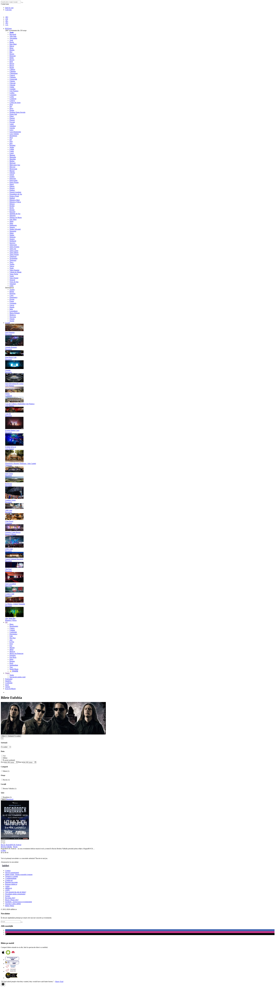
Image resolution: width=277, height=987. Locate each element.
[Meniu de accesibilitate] (3, 984)
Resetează (9, 799)
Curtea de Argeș (15, 102)
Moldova (13, 315)
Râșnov (12, 204)
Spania (12, 321)
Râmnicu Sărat (15, 200)
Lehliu (12, 149)
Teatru (12, 675)
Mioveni (12, 167)
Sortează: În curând (14, 736)
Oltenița (12, 173)
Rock (11, 663)
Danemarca (13, 297)
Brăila (12, 58)
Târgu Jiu (13, 249)
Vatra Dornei (14, 278)
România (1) (7, 797)
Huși (11, 138)
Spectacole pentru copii (17, 677)
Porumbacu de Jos (16, 194)
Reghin (12, 206)
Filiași (12, 116)
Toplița (12, 264)
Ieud (11, 141)
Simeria (12, 227)
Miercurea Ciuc (15, 165)
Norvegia (13, 317)
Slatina (12, 235)
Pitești (12, 184)
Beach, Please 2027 (12, 900)
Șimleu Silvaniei (15, 229)
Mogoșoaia (13, 169)
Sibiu (11, 223)
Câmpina (13, 71)
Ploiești (12, 188)
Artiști (7, 886)
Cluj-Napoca (14, 91)
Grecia (12, 305)
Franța (12, 301)
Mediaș (12, 161)
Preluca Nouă (14, 196)
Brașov (12, 60)
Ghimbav (13, 126)
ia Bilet (3, 850)
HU (6, 23)
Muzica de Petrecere (16, 653)
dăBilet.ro (8, 888)
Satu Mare (13, 219)
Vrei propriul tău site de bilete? (15, 892)
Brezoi (12, 64)
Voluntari (13, 284)
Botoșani (13, 56)
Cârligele (13, 77)
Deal (11, 104)
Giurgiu (12, 128)
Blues (11, 624)
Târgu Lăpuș (14, 251)
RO (6, 17)
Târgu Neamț (14, 254)
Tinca (11, 262)
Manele (12, 648)
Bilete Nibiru (9, 906)
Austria (12, 290)
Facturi (7, 896)
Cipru (11, 295)
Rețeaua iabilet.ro (11, 884)
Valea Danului (14, 270)
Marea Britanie (15, 313)
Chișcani (12, 83)
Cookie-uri (9, 880)
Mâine (5, 758)
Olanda (12, 319)
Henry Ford (59, 981)
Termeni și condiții (11, 876)
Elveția (12, 299)
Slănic (12, 233)
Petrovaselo (13, 180)
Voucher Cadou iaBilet (13, 904)
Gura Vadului (14, 134)
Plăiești (12, 186)
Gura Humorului (15, 132)
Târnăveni (13, 256)
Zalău (11, 286)
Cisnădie (12, 89)
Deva (11, 108)
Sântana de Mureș (16, 217)
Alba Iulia (13, 36)
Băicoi (12, 46)
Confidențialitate (10, 878)
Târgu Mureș (14, 252)
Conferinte (13, 632)
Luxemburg (14, 311)
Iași (11, 139)
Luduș (12, 151)
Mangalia (13, 157)
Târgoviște (13, 245)
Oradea (12, 177)
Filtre (4, 736)
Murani (12, 171)
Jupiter (12, 147)
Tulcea (12, 266)
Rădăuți (12, 198)
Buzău (12, 67)
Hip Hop (13, 638)
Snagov (12, 239)
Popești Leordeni (15, 192)
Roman (12, 210)
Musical (12, 651)
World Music (14, 669)
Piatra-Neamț (14, 182)
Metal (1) (6, 771)
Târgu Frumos (14, 247)
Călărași (12, 69)
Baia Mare (13, 44)
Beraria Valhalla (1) (9, 788)
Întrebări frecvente (11, 882)
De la (3, 762)
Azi (4, 756)
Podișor (12, 190)
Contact (7, 871)
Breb (11, 62)
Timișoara (13, 260)
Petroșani (13, 178)
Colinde (12, 630)
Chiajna (12, 81)
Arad (11, 40)
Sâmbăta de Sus (15, 214)
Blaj (11, 52)
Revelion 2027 (10, 898)
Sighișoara (13, 225)
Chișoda (12, 85)
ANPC (7, 890)
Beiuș (11, 48)
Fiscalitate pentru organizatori (15, 894)
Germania (13, 303)
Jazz (11, 640)
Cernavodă (13, 79)
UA (6, 25)
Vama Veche (14, 274)
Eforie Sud (13, 114)
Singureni (13, 231)
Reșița (12, 208)
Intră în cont (9, 8)
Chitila (12, 87)
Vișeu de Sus (14, 282)
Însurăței (12, 145)
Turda (12, 268)
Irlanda (12, 307)
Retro (11, 659)
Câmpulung (14, 73)
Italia (11, 309)
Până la (20, 762)
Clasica (12, 628)
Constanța (13, 95)
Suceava (12, 243)
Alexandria (13, 38)
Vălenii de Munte (15, 272)
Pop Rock (13, 657)
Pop (11, 646)
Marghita (13, 159)
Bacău (12, 42)
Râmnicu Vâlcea (15, 202)
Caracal (12, 75)
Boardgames (14, 626)
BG (6, 21)
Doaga (12, 110)
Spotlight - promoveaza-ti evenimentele (18, 902)
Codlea (12, 93)
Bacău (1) (6, 780)
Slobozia (12, 237)
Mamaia (12, 155)
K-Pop (12, 642)
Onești (12, 175)
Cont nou (8, 10)
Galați (12, 124)
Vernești (12, 280)
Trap (11, 667)
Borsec (12, 54)
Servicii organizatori (12, 872)
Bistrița (12, 50)
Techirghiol (13, 258)
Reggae (12, 661)
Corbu (12, 97)
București (13, 34)
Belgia (12, 291)
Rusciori (12, 212)
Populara (13, 655)
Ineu (11, 143)
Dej (11, 106)
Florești (12, 118)
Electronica (13, 634)
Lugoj (12, 153)
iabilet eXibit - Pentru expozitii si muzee (18, 874)
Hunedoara (13, 136)
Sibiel (11, 221)
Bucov (12, 65)
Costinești (13, 99)
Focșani (12, 122)
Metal (11, 649)
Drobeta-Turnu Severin (17, 112)
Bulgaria (12, 293)
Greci (11, 130)
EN (6, 19)
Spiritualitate (14, 665)
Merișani (12, 163)
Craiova (12, 101)
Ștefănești (13, 241)
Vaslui (12, 276)
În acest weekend (9, 760)
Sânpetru (13, 215)
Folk (11, 636)
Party (11, 644)
